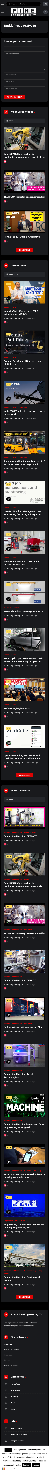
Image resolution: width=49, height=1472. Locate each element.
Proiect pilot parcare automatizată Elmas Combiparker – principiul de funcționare (23, 661)
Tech (13, 307)
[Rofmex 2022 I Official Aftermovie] (24, 221)
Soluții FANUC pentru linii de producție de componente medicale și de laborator (24, 157)
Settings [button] (26, 1465)
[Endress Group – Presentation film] (24, 1008)
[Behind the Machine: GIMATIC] (24, 961)
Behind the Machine (13, 833)
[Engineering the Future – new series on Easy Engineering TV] (24, 1205)
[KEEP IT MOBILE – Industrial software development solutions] (24, 1155)
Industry (7, 608)
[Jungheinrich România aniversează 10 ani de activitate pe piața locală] (24, 442)
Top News (22, 408)
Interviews (15, 1390)
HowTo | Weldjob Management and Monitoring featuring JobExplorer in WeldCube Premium (23, 514)
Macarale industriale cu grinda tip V (23, 611)
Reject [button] (8, 1450)
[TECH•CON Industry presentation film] (24, 181)
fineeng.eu (8, 1344)
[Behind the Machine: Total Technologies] (24, 1055)
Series (13, 1409)
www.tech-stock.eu (11, 1350)
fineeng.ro (8, 1355)
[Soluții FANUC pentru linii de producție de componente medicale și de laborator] (24, 138)
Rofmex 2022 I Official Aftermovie (22, 236)
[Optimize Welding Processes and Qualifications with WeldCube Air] (24, 736)
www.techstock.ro (11, 1365)
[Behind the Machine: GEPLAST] (24, 817)
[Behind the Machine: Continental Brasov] (24, 1255)
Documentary (30, 1271)
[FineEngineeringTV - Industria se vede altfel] (23, 11)
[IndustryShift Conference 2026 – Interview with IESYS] (24, 292)
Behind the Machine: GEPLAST (20, 836)
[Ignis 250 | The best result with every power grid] (24, 392)
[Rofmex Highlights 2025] (24, 689)
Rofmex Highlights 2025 (17, 708)
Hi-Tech (27, 1171)
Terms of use (16, 1428)
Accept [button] (36, 1465)
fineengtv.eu (9, 1360)
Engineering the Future (14, 1221)
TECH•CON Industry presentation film (24, 197)
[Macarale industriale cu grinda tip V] (24, 592)
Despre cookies (17, 1441)
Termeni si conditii (19, 1434)
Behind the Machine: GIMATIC (20, 980)
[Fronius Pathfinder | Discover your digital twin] (24, 342)
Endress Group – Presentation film (23, 1027)
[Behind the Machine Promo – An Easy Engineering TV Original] (24, 1105)
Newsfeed (15, 1384)
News (6, 307)
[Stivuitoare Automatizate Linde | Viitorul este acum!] (24, 542)
